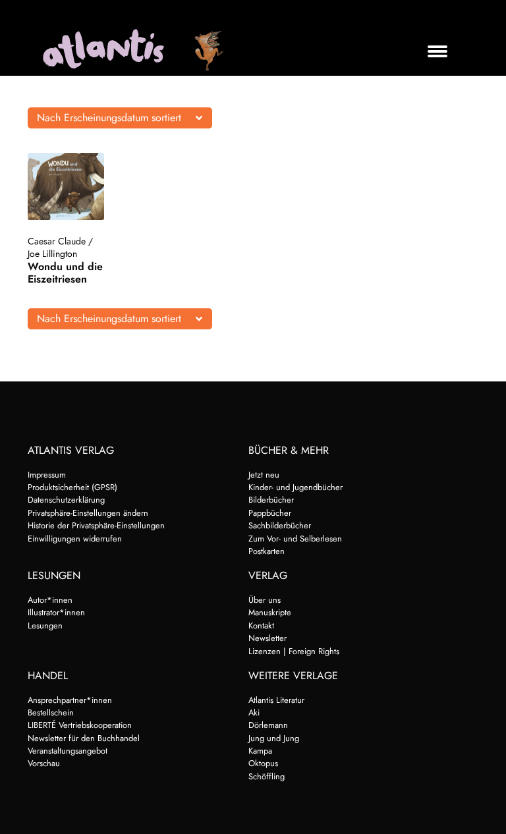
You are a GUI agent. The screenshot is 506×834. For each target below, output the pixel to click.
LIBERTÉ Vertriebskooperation (80, 725)
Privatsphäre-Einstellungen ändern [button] (88, 513)
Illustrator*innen (56, 612)
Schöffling (266, 776)
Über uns (264, 600)
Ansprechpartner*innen (70, 700)
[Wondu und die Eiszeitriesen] (66, 186)
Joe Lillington (52, 253)
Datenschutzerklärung (66, 499)
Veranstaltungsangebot (67, 750)
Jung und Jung (273, 738)
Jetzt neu (263, 474)
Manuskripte (269, 612)
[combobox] (120, 117)
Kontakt (261, 625)
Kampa (260, 750)
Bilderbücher (271, 499)
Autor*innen (50, 600)
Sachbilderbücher (279, 525)
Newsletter (267, 638)
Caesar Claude (57, 241)
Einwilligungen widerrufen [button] (75, 538)
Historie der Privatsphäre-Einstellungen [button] (96, 525)
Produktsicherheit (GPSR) (72, 487)
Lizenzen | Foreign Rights (293, 651)
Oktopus (263, 763)
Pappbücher (269, 513)
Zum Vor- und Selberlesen (295, 538)
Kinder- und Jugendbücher (295, 487)
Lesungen (45, 625)
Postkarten (266, 551)
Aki (254, 712)
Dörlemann (268, 725)
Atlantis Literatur (276, 700)
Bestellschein (51, 712)
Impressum (47, 474)
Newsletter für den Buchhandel (84, 738)
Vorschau (44, 763)
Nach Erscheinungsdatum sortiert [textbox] (109, 117)
